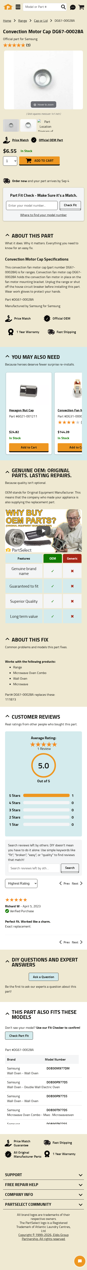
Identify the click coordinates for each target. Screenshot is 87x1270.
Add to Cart (43, 160)
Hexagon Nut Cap (21, 410)
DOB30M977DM (58, 1068)
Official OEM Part (51, 140)
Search (70, 867)
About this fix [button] (30, 639)
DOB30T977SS (57, 1123)
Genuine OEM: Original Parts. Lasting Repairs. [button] (42, 472)
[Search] (63, 7)
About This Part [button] (32, 235)
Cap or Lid (41, 21)
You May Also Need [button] (36, 357)
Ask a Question (43, 976)
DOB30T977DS (57, 1109)
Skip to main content (43, 49)
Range (22, 21)
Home (7, 21)
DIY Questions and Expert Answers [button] (45, 962)
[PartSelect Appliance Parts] (8, 7)
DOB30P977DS (57, 1082)
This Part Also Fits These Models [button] (44, 1014)
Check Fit (70, 205)
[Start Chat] (79, 1261)
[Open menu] (18, 7)
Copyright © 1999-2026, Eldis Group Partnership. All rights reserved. (43, 1237)
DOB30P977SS (57, 1096)
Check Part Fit (19, 1035)
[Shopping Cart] (81, 7)
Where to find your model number (43, 215)
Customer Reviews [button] (36, 716)
